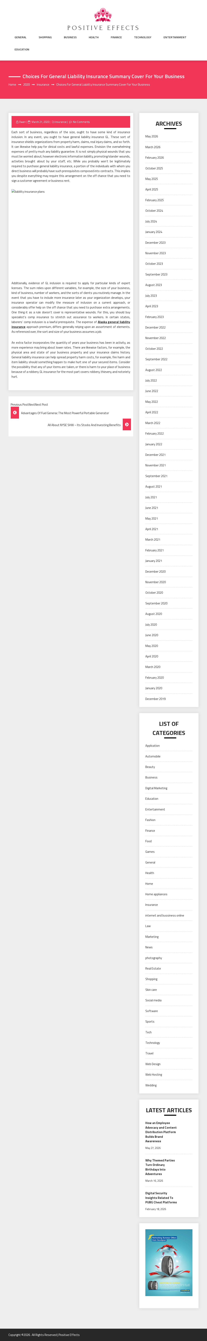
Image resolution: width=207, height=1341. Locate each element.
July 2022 (151, 380)
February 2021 (154, 550)
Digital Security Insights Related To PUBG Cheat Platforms (161, 1198)
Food (148, 841)
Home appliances (156, 894)
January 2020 (153, 688)
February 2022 (154, 433)
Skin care (151, 989)
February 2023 (154, 317)
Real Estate (153, 968)
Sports (149, 1021)
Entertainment (175, 37)
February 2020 (154, 677)
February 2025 (154, 200)
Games (150, 851)
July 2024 (151, 221)
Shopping (45, 37)
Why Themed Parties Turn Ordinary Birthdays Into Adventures (160, 1167)
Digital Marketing (156, 788)
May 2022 (151, 401)
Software (151, 1011)
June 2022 (151, 391)
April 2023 (151, 306)
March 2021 (152, 539)
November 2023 (155, 253)
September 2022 (156, 359)
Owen (22, 122)
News (149, 947)
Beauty (150, 767)
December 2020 (155, 571)
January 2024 (153, 232)
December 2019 (155, 699)
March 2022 (152, 423)
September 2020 (156, 603)
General (20, 37)
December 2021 (155, 454)
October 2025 (154, 168)
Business (70, 37)
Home (149, 883)
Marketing (151, 936)
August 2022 (153, 370)
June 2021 (151, 507)
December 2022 (155, 327)
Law (148, 926)
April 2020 (151, 656)
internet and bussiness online (164, 915)
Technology (142, 37)
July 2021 (151, 497)
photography (153, 958)
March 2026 (152, 147)
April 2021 (151, 529)
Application (152, 745)
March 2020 (152, 667)
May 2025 (151, 179)
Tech (148, 1032)
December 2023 (155, 242)
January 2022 (153, 444)
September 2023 (156, 274)
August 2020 (153, 613)
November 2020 (155, 582)
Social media (153, 1000)
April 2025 (151, 189)
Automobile (153, 756)
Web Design (153, 1064)
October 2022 (154, 348)
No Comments (81, 122)
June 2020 (151, 635)
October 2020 (154, 592)
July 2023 (151, 295)
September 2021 (156, 476)
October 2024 (154, 210)
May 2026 (151, 136)
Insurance (60, 122)
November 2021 (155, 465)
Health (94, 37)
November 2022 (155, 338)
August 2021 (153, 486)
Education (22, 49)
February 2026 (154, 157)
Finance (116, 37)
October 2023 (154, 263)
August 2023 (153, 285)
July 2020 (151, 624)
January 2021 (153, 560)
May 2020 (151, 645)
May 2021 (151, 518)
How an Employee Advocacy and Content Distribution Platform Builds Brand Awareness (161, 1132)
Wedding (150, 1085)
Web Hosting (153, 1074)
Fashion (150, 820)
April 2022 (151, 412)
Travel (149, 1053)
